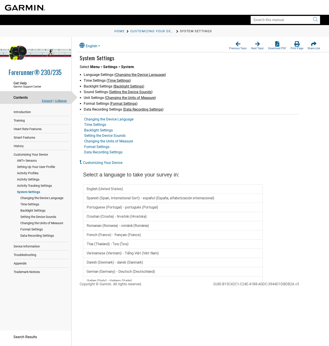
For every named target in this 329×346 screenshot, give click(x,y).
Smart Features (24, 137)
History (19, 146)
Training (19, 120)
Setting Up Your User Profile (36, 167)
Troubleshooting (25, 255)
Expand (47, 101)
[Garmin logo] (25, 8)
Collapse (61, 101)
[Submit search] (315, 20)
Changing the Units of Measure (41, 223)
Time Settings (29, 204)
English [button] (91, 46)
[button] (238, 45)
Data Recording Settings (37, 235)
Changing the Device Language (41, 198)
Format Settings (31, 229)
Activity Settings (28, 179)
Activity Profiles (27, 173)
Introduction (22, 112)
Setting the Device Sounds (38, 217)
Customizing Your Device (31, 154)
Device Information (27, 246)
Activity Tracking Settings (34, 185)
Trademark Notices (27, 272)
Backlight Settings (32, 210)
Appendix (20, 263)
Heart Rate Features (28, 129)
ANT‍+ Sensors (27, 160)
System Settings (28, 192)
